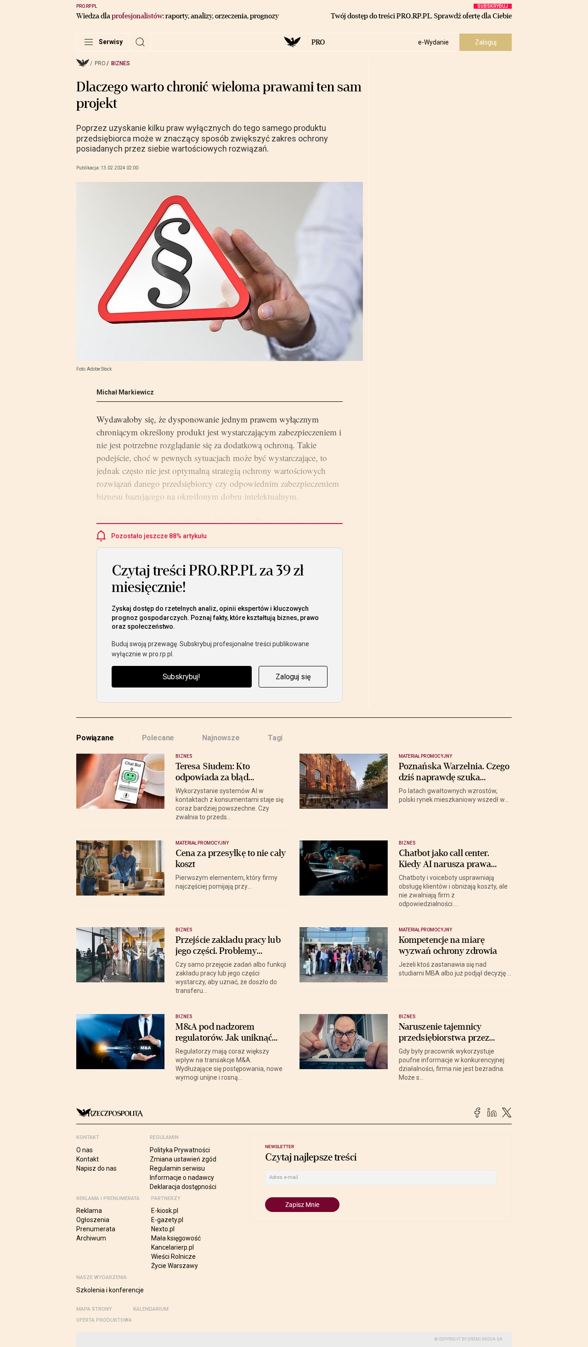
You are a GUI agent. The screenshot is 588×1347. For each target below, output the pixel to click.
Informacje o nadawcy (182, 1177)
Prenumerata (95, 1229)
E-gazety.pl (167, 1219)
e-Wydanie (433, 42)
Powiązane (95, 737)
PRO (318, 42)
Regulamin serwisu (177, 1168)
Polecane (158, 737)
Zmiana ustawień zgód (183, 1159)
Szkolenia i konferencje (110, 1290)
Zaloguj (486, 42)
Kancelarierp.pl (172, 1247)
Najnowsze (221, 737)
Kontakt (87, 1159)
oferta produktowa (104, 1320)
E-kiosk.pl (164, 1210)
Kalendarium (151, 1309)
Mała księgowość (176, 1238)
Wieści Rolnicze (173, 1256)
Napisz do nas (96, 1168)
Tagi (275, 737)
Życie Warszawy (174, 1265)
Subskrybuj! (181, 676)
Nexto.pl (163, 1229)
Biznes (120, 63)
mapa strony (94, 1309)
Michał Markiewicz (125, 392)
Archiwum (91, 1238)
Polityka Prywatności (180, 1150)
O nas (84, 1150)
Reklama (89, 1210)
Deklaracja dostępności (183, 1186)
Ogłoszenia (92, 1219)
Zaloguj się (293, 676)
